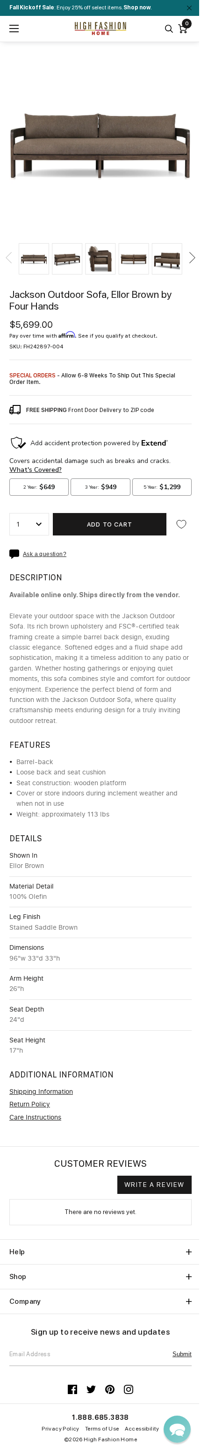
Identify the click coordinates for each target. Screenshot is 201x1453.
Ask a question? (44, 554)
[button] (34, 259)
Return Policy (29, 1104)
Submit (182, 1354)
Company (25, 1301)
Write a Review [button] (154, 1184)
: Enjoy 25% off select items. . (80, 7)
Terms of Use (102, 1428)
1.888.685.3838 (100, 1417)
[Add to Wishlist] (181, 524)
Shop (18, 1276)
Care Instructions (35, 1118)
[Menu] (14, 29)
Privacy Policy (60, 1428)
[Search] (169, 29)
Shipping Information (41, 1092)
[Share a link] (16, 554)
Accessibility (142, 1428)
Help (17, 1252)
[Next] (191, 257)
